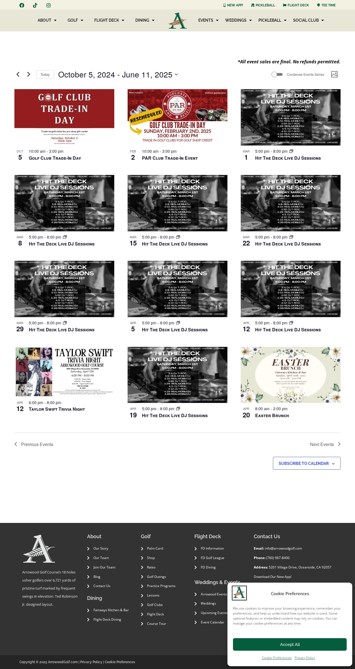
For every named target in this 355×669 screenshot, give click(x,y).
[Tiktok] (35, 5)
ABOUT (44, 20)
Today (45, 74)
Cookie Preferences (277, 657)
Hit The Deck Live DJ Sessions (288, 158)
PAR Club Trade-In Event (170, 158)
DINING (142, 20)
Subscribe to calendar (304, 463)
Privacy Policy (305, 657)
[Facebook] (21, 5)
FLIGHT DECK (106, 20)
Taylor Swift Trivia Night (57, 409)
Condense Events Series (305, 74)
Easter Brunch (272, 415)
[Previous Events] (17, 74)
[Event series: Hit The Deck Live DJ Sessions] (291, 151)
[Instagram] (48, 5)
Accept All (290, 644)
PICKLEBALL (269, 20)
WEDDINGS (236, 20)
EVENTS (205, 20)
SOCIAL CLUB (306, 20)
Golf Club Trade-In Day (55, 158)
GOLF (73, 20)
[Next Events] (28, 74)
